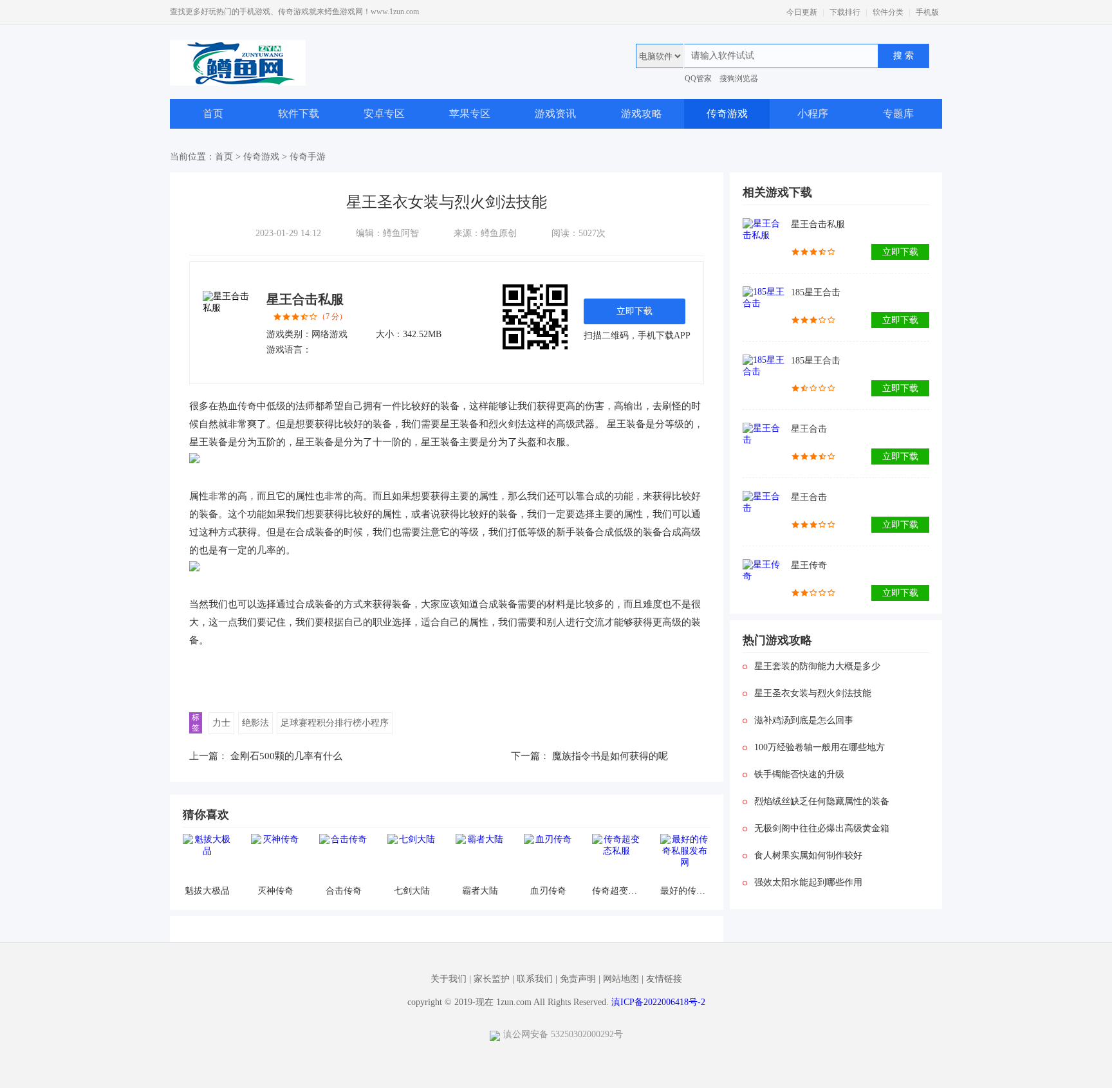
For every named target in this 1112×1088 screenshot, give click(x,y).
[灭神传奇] (275, 858)
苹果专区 (469, 113)
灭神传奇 (275, 891)
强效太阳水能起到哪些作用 (808, 882)
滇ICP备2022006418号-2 (658, 1002)
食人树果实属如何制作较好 (808, 855)
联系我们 (535, 979)
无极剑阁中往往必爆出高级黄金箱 (821, 828)
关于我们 (449, 979)
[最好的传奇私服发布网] (684, 858)
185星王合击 (815, 292)
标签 (195, 722)
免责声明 (578, 979)
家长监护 (492, 979)
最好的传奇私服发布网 (684, 891)
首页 (213, 113)
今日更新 (801, 12)
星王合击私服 (305, 299)
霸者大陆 (480, 891)
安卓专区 (384, 113)
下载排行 (844, 12)
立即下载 (634, 311)
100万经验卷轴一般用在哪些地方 (819, 747)
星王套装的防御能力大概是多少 (817, 666)
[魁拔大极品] (207, 858)
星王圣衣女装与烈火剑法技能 (812, 693)
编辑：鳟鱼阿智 (387, 233)
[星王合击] (763, 444)
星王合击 (809, 429)
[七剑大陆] (411, 858)
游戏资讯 (555, 113)
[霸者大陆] (480, 858)
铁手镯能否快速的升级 (799, 774)
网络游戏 (329, 334)
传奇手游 (308, 156)
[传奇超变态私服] (616, 858)
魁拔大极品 (207, 891)
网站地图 (621, 979)
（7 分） (332, 316)
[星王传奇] (763, 580)
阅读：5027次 (578, 233)
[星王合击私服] (763, 239)
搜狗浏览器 (738, 78)
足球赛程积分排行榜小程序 (335, 723)
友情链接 (664, 979)
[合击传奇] (343, 858)
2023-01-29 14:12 (288, 233)
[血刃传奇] (548, 858)
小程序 (812, 113)
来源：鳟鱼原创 (485, 233)
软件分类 (888, 12)
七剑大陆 (412, 891)
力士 (221, 723)
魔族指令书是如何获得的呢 (610, 756)
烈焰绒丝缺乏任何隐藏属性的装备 (821, 801)
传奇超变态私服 (616, 891)
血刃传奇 (548, 891)
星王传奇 (809, 565)
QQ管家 (698, 78)
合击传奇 (344, 891)
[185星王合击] (763, 307)
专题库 (898, 113)
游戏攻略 (641, 113)
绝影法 (255, 723)
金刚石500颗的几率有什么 (286, 756)
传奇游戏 (727, 113)
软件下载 (298, 113)
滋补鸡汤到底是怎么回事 (803, 720)
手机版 (927, 12)
